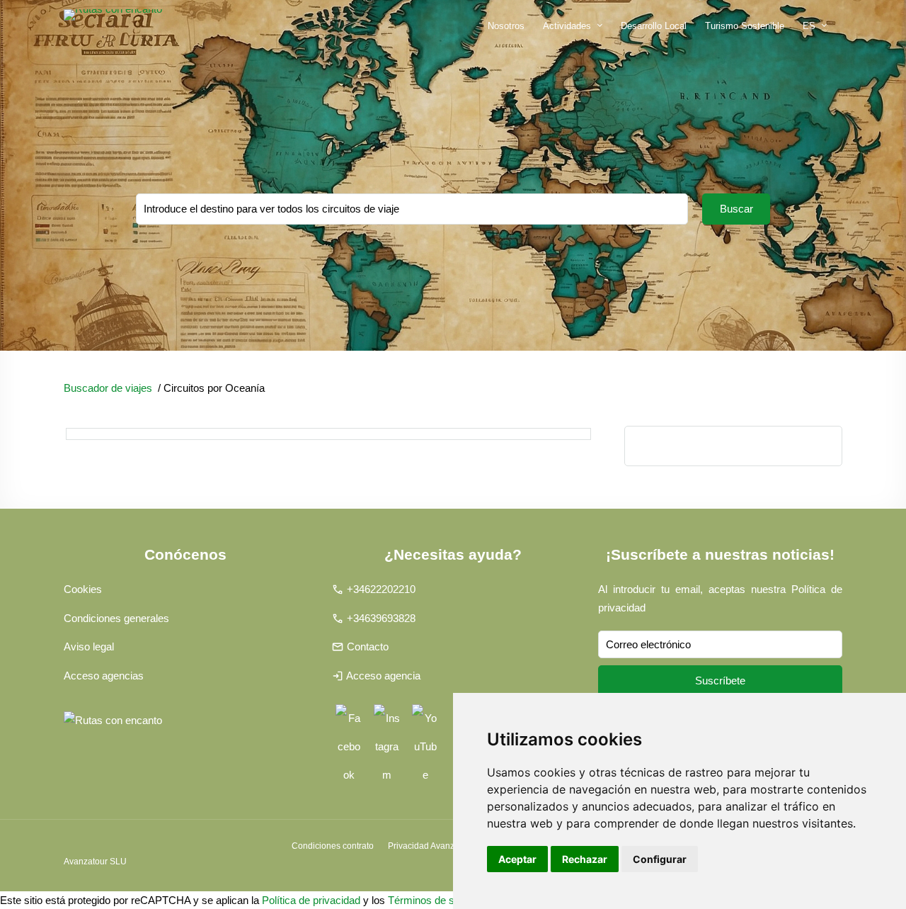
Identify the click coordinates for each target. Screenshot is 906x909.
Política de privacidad (311, 900)
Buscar (736, 209)
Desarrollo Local (654, 26)
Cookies (83, 589)
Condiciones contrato (333, 846)
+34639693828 (381, 618)
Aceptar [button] (517, 859)
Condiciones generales (116, 618)
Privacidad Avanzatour (431, 846)
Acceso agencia (383, 676)
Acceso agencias (104, 676)
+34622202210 (381, 589)
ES (809, 26)
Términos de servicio (436, 900)
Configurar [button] (660, 859)
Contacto (368, 646)
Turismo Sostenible (744, 26)
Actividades (567, 26)
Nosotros (506, 26)
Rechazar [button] (584, 859)
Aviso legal (89, 646)
